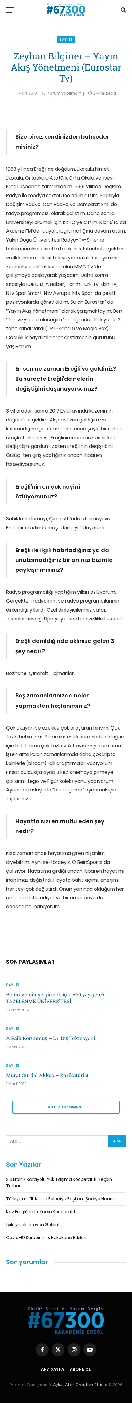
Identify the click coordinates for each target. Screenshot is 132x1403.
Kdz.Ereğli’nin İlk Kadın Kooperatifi (41, 1212)
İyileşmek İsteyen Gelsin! (32, 1225)
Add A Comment (66, 1107)
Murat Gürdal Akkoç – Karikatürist (47, 1075)
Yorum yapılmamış (66, 93)
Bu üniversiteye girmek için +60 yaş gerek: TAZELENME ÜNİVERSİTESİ (56, 997)
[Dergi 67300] (66, 10)
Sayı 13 (66, 39)
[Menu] (10, 10)
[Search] (122, 10)
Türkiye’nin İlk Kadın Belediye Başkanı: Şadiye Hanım (60, 1199)
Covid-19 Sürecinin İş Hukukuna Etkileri (46, 1237)
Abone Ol (80, 1369)
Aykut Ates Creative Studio (80, 1385)
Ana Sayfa (52, 1369)
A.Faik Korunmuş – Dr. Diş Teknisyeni (50, 1038)
